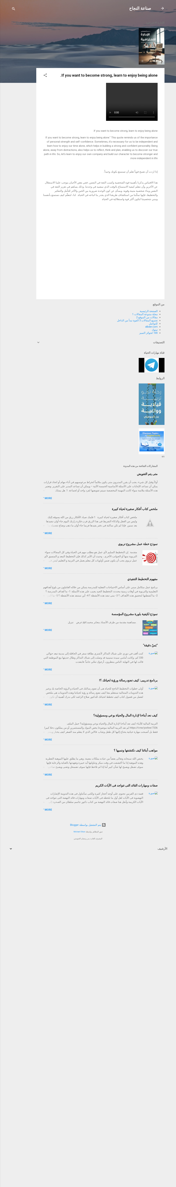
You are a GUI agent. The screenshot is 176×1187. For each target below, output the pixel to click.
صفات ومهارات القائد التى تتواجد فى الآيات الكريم (126, 785)
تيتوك (155, 329)
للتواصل (153, 323)
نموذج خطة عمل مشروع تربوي (138, 544)
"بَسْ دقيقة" (150, 645)
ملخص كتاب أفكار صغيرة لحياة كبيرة (135, 509)
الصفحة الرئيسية (149, 311)
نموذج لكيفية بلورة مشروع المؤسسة (135, 614)
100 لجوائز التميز (148, 332)
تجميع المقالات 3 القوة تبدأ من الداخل (137, 320)
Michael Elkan (79, 832)
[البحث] (14, 9)
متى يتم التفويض (147, 474)
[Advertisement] (23, 69)
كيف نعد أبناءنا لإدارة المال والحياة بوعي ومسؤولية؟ (125, 715)
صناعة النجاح (140, 8)
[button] (45, 76)
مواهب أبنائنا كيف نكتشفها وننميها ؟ (136, 750)
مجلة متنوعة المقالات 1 (145, 314)
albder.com (151, 326)
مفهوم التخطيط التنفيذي (142, 579)
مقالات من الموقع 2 (147, 317)
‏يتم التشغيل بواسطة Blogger (86, 824)
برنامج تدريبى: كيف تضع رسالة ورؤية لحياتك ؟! (128, 680)
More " (47, 498)
